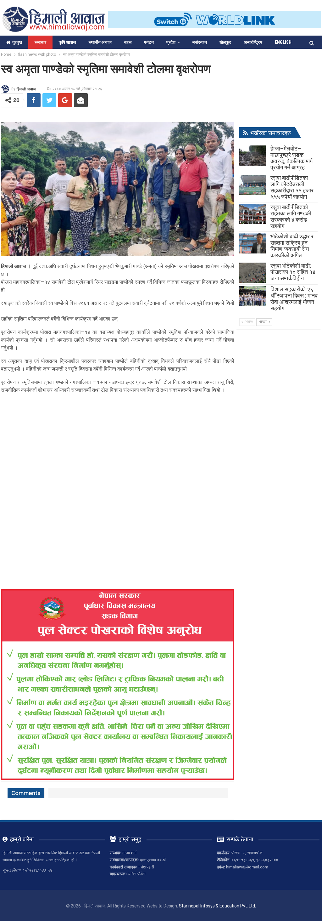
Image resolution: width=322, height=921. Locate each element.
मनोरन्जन (199, 42)
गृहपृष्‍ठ (17, 42)
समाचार (40, 42)
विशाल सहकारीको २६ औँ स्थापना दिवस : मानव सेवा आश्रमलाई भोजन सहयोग (294, 298)
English (283, 42)
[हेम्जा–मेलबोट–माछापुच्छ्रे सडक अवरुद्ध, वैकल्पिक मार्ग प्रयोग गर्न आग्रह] (252, 155)
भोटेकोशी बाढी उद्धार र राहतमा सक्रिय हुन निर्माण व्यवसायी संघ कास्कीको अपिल (292, 246)
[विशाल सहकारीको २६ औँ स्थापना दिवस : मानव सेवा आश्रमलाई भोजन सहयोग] (252, 296)
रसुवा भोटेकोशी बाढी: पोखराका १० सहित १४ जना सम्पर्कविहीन (292, 271)
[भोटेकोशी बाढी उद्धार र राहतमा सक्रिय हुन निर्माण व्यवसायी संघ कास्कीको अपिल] (252, 243)
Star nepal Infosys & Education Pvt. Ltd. (217, 905)
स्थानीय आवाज (100, 42)
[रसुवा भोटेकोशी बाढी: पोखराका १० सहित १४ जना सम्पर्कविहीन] (252, 273)
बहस (127, 42)
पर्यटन (149, 42)
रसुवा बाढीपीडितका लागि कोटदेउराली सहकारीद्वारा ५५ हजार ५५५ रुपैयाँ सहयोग (292, 187)
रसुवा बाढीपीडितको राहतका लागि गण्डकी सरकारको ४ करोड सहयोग (290, 216)
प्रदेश (170, 42)
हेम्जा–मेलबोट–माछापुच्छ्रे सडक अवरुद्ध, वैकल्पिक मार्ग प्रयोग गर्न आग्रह (291, 158)
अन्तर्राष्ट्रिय (253, 42)
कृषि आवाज (67, 42)
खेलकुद (225, 42)
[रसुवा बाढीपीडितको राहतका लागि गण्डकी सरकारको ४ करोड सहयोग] (252, 214)
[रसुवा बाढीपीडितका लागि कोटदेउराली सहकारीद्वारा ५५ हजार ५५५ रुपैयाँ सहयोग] (252, 185)
